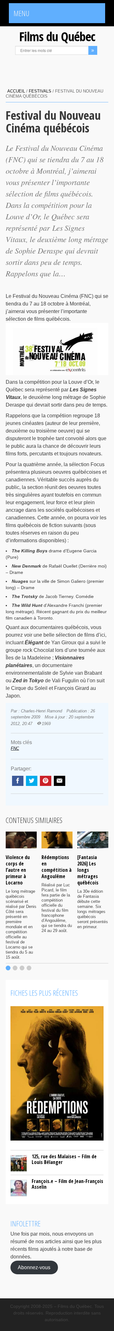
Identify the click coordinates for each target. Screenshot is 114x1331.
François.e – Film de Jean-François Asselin (67, 1184)
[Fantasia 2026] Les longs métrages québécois (87, 870)
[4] (29, 968)
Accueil (16, 91)
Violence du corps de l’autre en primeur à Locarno (18, 870)
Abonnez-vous (34, 1267)
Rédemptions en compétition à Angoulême (56, 867)
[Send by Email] (59, 781)
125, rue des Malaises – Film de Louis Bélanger (64, 1159)
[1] (8, 968)
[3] (22, 968)
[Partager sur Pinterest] (45, 781)
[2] (15, 968)
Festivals (40, 91)
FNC (15, 748)
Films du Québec (57, 36)
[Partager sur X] (31, 781)
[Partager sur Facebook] (17, 781)
